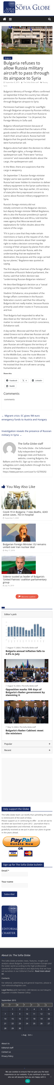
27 (49, 1023)
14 (5, 1018)
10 (27, 1014)
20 (49, 1018)
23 (20, 1023)
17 (27, 1018)
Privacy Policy (7, 1056)
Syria (5, 86)
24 (27, 1023)
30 (20, 1028)
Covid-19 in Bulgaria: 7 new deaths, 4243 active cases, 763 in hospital (25, 513)
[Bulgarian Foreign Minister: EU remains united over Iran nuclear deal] (19, 525)
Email (5, 870)
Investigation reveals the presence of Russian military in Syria (26, 432)
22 (13, 1023)
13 (49, 1014)
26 (41, 1023)
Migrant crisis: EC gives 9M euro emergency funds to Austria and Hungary (24, 417)
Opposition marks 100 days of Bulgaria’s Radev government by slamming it (25, 692)
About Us (6, 1043)
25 (34, 1023)
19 (41, 1018)
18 (34, 1018)
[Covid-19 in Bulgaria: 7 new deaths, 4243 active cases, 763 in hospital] (19, 492)
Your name (7, 881)
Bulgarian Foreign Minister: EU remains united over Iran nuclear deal (24, 546)
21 (5, 1023)
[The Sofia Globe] (4, 19)
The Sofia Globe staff (31, 82)
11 (34, 1014)
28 (5, 1028)
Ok (27, 1081)
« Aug (23, 1035)
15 (13, 1018)
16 (20, 1018)
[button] (27, 614)
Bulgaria (8, 58)
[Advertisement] (27, 780)
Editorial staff (7, 1047)
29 (13, 1028)
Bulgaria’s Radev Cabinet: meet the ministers (24, 732)
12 (41, 1014)
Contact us (6, 1052)
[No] (50, 1076)
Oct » (30, 1035)
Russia (45, 82)
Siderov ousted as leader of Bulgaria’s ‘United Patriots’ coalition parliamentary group (25, 579)
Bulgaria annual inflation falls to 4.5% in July (25, 652)
